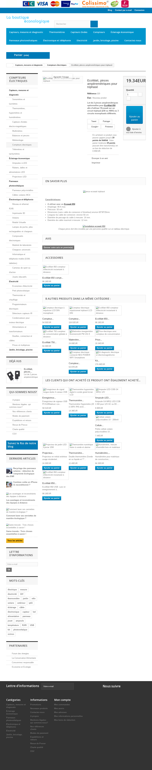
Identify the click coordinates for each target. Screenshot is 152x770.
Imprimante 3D (18, 213)
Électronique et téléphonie (57, 40)
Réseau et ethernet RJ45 (19, 206)
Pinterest (108, 127)
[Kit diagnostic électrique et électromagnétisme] (108, 353)
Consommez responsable (23, 662)
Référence (91, 93)
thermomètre (13, 598)
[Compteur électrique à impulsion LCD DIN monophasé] (55, 310)
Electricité (82, 40)
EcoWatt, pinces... (28, 370)
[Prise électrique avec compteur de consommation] (108, 332)
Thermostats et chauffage (17, 297)
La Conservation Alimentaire (24, 658)
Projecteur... (48, 453)
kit (9, 630)
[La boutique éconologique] (28, 19)
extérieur (21, 603)
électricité (12, 594)
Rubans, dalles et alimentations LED (18, 170)
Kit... (97, 360)
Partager (106, 121)
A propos (16, 400)
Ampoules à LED (19, 163)
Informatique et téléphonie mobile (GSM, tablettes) (19, 258)
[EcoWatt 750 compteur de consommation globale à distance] (55, 334)
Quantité (130, 90)
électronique (13, 612)
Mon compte (62, 700)
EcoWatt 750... (49, 342)
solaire (11, 603)
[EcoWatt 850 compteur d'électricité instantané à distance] (55, 269)
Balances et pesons (20, 135)
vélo (33, 598)
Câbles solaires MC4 (21, 195)
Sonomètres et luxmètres (17, 101)
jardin (25, 598)
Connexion (139, 10)
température (13, 625)
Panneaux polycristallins (22, 190)
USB (32, 625)
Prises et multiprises (21, 345)
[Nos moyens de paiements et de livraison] (76, 4)
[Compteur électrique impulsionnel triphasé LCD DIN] (82, 310)
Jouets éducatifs (19, 277)
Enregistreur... (49, 397)
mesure (23, 589)
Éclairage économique (122, 32)
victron (11, 634)
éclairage (12, 607)
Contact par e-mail (123, 10)
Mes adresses (60, 712)
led (34, 612)
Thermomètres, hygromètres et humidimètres (17, 112)
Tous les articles (14, 541)
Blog (110, 10)
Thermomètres (57, 32)
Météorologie (17, 140)
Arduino (15, 218)
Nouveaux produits (39, 708)
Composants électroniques (16, 238)
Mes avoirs (59, 708)
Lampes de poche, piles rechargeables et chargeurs (21, 229)
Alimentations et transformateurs (17, 329)
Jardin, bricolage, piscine (105, 40)
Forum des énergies (20, 653)
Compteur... (48, 318)
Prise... (98, 339)
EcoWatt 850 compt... (52, 278)
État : (89, 98)
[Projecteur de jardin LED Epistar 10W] (55, 446)
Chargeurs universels (21, 250)
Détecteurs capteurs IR (22, 313)
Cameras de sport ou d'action (19, 270)
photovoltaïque (20, 630)
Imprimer (96, 163)
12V (21, 594)
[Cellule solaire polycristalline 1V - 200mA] (108, 418)
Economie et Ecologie (21, 667)
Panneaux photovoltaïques (23, 40)
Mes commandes (62, 705)
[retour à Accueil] (9, 65)
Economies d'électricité (22, 286)
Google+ (95, 127)
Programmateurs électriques (18, 306)
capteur (26, 612)
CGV (14, 434)
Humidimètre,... (102, 453)
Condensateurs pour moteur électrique (19, 320)
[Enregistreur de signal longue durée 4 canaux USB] (55, 390)
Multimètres (17, 131)
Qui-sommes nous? (23, 392)
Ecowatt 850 (69, 204)
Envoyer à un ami (100, 158)
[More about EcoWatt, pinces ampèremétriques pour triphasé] (13, 375)
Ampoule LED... (102, 397)
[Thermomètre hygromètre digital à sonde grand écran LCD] (82, 392)
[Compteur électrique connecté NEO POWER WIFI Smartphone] (82, 355)
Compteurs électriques (22, 145)
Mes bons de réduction (64, 720)
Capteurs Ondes (79, 32)
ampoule (20, 621)
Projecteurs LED (19, 177)
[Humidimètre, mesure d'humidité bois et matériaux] (108, 446)
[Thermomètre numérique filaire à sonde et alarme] (82, 446)
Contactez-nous (132, 40)
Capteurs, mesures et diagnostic (26, 32)
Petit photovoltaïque (21, 291)
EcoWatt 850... (102, 318)
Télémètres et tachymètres (16, 151)
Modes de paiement (20, 416)
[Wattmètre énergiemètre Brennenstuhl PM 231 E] (82, 332)
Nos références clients (22, 411)
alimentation (13, 616)
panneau (26, 616)
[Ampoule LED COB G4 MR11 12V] (108, 390)
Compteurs (99, 32)
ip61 (31, 603)
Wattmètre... (74, 339)
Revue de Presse (19, 425)
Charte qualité (18, 429)
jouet (10, 621)
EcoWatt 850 (109, 105)
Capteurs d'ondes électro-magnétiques (18, 124)
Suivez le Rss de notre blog (22, 444)
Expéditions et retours (21, 420)
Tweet (93, 121)
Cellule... (99, 425)
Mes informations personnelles (68, 716)
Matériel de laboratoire (21, 245)
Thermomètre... (76, 400)
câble (21, 607)
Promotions (35, 705)
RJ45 (24, 625)
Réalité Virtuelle (19, 222)
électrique (12, 589)
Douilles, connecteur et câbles (20, 338)
